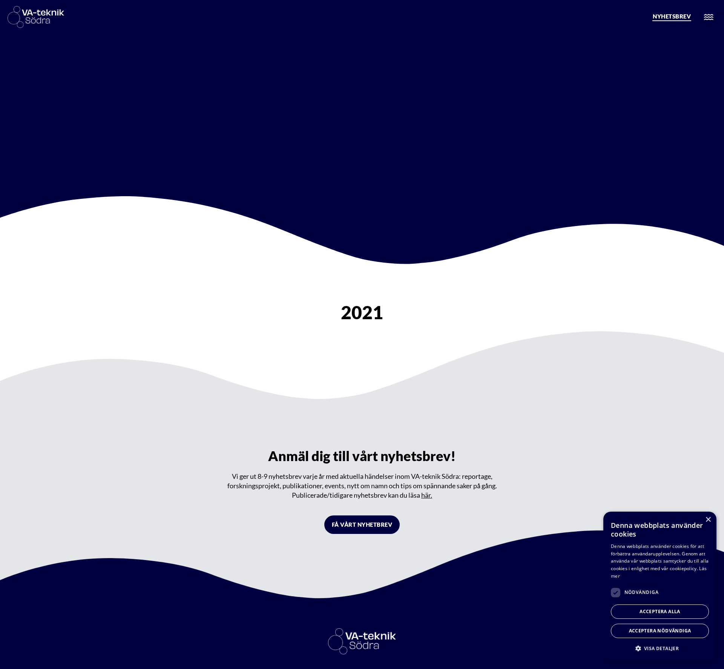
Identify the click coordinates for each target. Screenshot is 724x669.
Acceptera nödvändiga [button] (660, 630)
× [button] (708, 520)
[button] (660, 648)
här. (426, 495)
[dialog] (659, 586)
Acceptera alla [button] (660, 611)
